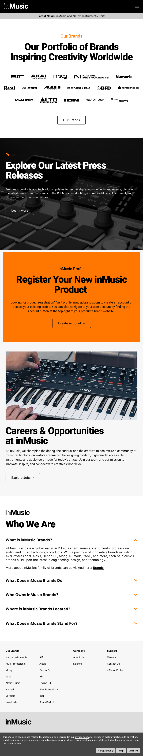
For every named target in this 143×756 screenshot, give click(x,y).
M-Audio (10, 695)
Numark (10, 689)
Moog (9, 670)
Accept (121, 750)
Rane (8, 676)
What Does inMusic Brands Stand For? (41, 623)
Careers (111, 657)
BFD (41, 676)
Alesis (42, 663)
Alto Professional (48, 689)
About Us (78, 657)
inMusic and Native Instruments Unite (71, 16)
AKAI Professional (15, 663)
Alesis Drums (13, 682)
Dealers (77, 663)
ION (41, 695)
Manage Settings (106, 750)
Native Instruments (16, 657)
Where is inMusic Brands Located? (38, 609)
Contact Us (113, 663)
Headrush (11, 702)
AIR (41, 657)
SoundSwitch (46, 702)
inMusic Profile (115, 670)
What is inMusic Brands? (29, 540)
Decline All (133, 750)
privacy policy (82, 736)
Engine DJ (45, 682)
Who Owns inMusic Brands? (32, 594)
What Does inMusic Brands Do (34, 580)
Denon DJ (45, 670)
